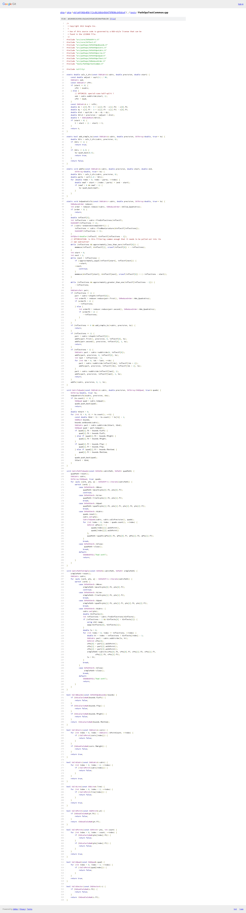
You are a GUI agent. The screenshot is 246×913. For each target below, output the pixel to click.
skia (62, 12)
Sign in (240, 4)
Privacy (22, 909)
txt (235, 909)
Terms (29, 909)
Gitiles (15, 909)
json (241, 909)
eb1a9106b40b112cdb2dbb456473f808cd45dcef (99, 12)
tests (133, 12)
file (113, 19)
